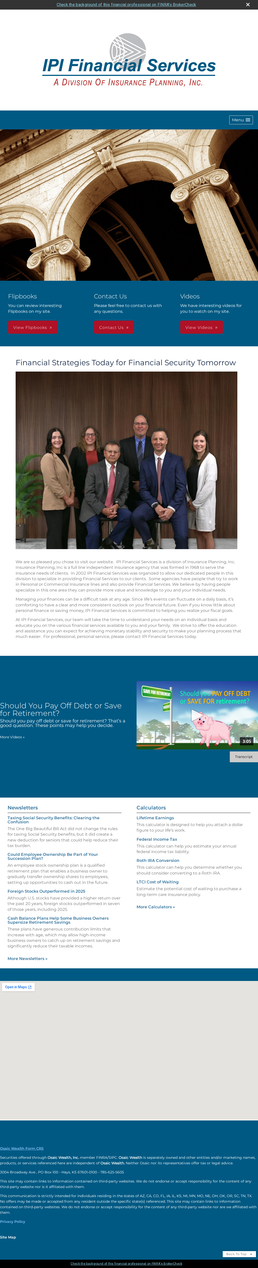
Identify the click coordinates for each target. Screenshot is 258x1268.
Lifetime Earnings (155, 817)
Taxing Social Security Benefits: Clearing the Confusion (54, 819)
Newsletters (23, 808)
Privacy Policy (12, 1221)
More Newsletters (28, 958)
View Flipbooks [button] (30, 327)
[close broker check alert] (248, 5)
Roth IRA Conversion (158, 860)
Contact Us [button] (111, 327)
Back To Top (237, 1254)
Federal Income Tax (157, 839)
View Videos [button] (199, 327)
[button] (241, 120)
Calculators (151, 808)
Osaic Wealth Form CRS (22, 1148)
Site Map (8, 1237)
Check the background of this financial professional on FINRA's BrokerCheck (126, 4)
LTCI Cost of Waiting (158, 882)
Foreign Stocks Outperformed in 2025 (46, 891)
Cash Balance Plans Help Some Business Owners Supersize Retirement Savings (58, 920)
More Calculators (156, 907)
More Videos (12, 737)
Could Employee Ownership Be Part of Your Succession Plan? (53, 856)
